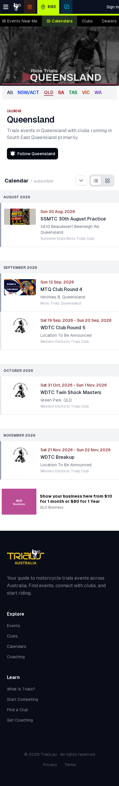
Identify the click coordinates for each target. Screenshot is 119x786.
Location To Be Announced (66, 335)
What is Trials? (21, 689)
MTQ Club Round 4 (61, 289)
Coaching (16, 656)
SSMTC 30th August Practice (73, 219)
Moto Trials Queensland (60, 303)
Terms (70, 764)
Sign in (113, 7)
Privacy (50, 764)
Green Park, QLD (56, 400)
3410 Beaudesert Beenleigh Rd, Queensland (70, 229)
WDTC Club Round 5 (62, 327)
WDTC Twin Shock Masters (70, 392)
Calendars (62, 21)
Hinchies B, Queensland (62, 297)
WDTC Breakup (57, 457)
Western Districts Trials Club (64, 342)
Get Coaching (20, 720)
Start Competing (22, 699)
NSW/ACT (28, 92)
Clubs (87, 21)
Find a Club (17, 709)
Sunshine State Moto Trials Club (67, 239)
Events (13, 625)
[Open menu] (6, 7)
